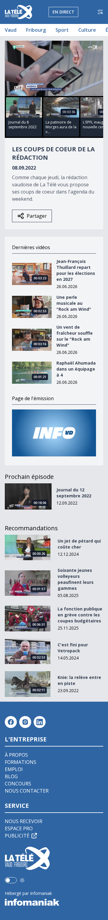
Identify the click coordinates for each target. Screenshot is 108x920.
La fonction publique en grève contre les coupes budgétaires (80, 615)
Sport (62, 30)
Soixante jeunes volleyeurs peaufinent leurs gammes (76, 579)
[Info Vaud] (54, 432)
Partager (37, 216)
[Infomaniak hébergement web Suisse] (54, 902)
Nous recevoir (23, 821)
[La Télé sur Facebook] (10, 722)
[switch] (11, 880)
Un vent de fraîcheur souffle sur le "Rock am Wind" (74, 336)
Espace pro (19, 828)
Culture (87, 30)
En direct (63, 12)
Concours (18, 783)
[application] (54, 68)
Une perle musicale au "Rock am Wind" (73, 303)
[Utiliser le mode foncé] (22, 880)
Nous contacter (27, 791)
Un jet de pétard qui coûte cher (79, 544)
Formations (20, 762)
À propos (16, 755)
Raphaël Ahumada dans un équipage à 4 (76, 369)
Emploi (14, 769)
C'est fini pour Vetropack (73, 648)
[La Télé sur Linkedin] (39, 722)
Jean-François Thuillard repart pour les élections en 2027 (75, 270)
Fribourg (36, 30)
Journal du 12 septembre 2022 (73, 493)
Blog (11, 776)
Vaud (10, 30)
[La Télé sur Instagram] (25, 722)
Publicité (17, 835)
